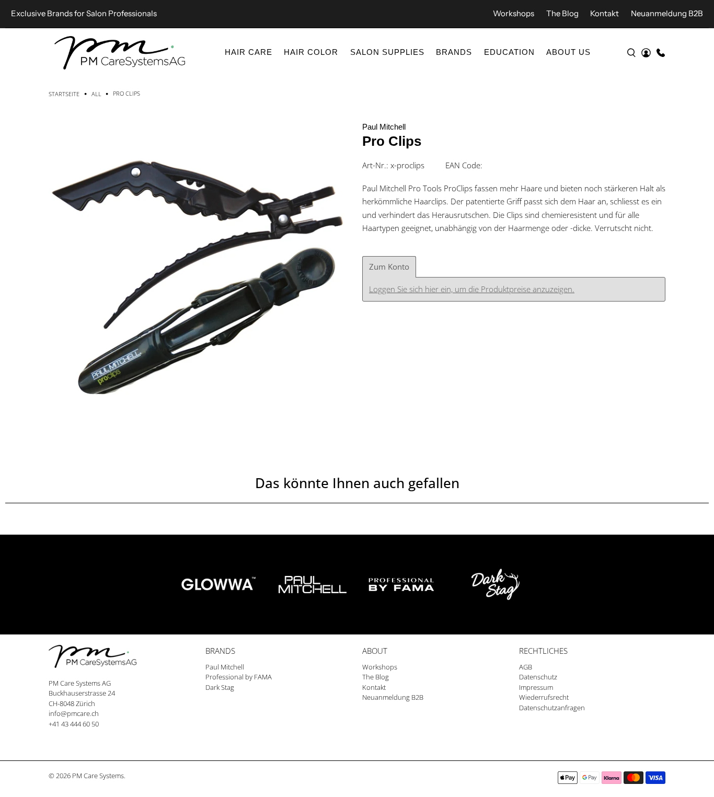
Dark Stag (219, 687)
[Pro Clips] (200, 271)
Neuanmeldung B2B (667, 13)
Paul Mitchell (384, 126)
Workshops (513, 13)
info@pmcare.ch (74, 713)
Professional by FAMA (238, 677)
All (96, 94)
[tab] (389, 267)
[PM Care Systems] (119, 53)
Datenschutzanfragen (552, 707)
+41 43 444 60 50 (74, 724)
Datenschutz (538, 677)
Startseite (64, 94)
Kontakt (604, 13)
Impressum (536, 687)
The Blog (562, 13)
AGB (525, 667)
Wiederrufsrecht (544, 697)
